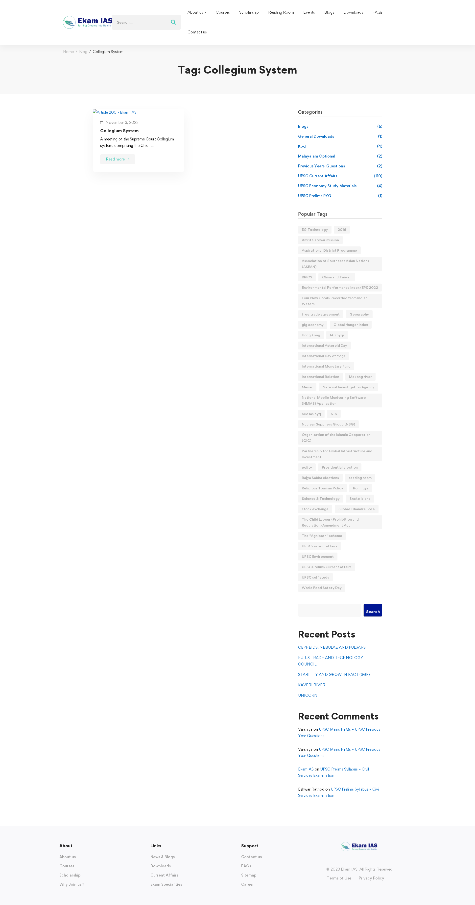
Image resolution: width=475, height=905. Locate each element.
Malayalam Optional (340, 156)
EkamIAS (306, 769)
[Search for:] (146, 22)
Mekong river (360, 376)
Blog (83, 51)
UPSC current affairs (319, 546)
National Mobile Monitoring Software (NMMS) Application (334, 400)
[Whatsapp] (364, 860)
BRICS (307, 277)
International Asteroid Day (324, 345)
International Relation (320, 376)
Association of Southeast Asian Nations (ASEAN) (335, 264)
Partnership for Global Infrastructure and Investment (337, 454)
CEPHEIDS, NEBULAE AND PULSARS (332, 647)
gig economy (313, 324)
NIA (334, 414)
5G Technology (315, 229)
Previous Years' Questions (340, 166)
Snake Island (360, 498)
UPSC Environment (318, 556)
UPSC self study (315, 577)
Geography (359, 314)
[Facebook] (349, 860)
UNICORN (307, 695)
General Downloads (340, 136)
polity (307, 467)
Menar (307, 387)
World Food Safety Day (322, 588)
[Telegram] (369, 860)
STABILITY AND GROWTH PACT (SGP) (334, 674)
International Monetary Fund (326, 366)
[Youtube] (359, 860)
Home (68, 51)
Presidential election (340, 467)
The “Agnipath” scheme (322, 535)
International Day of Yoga (324, 356)
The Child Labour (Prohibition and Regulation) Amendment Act (330, 522)
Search (373, 611)
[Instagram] (354, 860)
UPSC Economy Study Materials (340, 186)
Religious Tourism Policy (322, 488)
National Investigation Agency (348, 387)
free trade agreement (321, 314)
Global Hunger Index (350, 324)
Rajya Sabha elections (320, 478)
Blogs (340, 126)
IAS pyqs (337, 335)
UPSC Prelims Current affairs (327, 567)
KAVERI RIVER (311, 685)
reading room (360, 478)
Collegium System (119, 130)
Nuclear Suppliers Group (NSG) (328, 424)
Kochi (340, 146)
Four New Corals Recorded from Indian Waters (334, 301)
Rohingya (361, 488)
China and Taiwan (337, 277)
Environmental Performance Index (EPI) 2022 (340, 287)
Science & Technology (321, 498)
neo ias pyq (311, 414)
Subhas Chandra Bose (356, 509)
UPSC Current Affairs (340, 176)
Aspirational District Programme (329, 250)
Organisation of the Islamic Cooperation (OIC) (336, 437)
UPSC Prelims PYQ (340, 195)
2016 (342, 229)
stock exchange (315, 509)
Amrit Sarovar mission (320, 240)
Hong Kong (311, 335)
